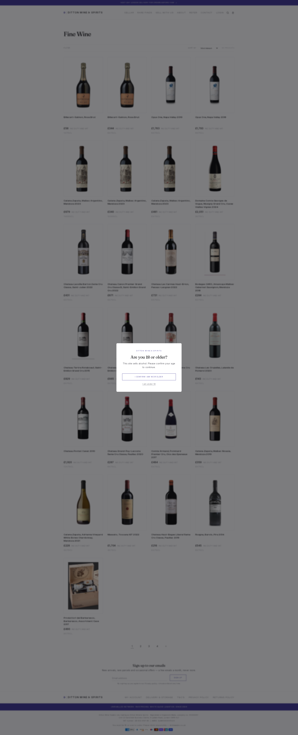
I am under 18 (149, 384)
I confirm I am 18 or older (149, 377)
